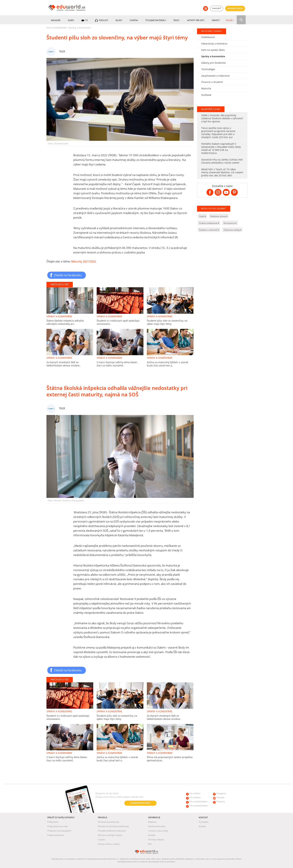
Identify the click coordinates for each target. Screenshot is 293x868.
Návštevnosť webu (156, 826)
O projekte (204, 821)
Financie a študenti (212, 82)
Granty (216, 20)
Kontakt (151, 835)
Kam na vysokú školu (213, 49)
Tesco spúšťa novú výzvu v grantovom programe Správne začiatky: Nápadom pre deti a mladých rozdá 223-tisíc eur (218, 132)
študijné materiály (155, 20)
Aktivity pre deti (195, 20)
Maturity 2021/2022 (83, 261)
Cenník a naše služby (158, 830)
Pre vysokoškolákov (199, 805)
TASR (62, 51)
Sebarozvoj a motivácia (214, 43)
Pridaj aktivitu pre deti (57, 826)
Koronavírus (230, 223)
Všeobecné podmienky (108, 821)
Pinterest (221, 801)
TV (86, 20)
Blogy (119, 20)
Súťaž (202, 216)
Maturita (206, 88)
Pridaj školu (52, 821)
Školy (176, 20)
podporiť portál (235, 8)
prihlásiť (216, 8)
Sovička (134, 20)
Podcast (103, 20)
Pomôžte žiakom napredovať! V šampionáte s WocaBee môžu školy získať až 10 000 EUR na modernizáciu (221, 148)
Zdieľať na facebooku (68, 275)
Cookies (101, 839)
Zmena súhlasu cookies (109, 844)
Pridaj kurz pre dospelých (59, 830)
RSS (150, 844)
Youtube (220, 797)
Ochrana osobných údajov (110, 835)
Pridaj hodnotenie (55, 835)
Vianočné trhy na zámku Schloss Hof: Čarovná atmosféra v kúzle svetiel (222, 161)
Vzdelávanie (208, 37)
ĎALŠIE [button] (229, 20)
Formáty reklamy (156, 839)
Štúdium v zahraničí (208, 229)
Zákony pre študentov (213, 62)
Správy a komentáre (80, 27)
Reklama (152, 821)
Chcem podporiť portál (140, 803)
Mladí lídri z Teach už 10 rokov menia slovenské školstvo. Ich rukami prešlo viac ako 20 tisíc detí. (222, 172)
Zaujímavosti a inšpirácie (215, 75)
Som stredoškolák (56, 27)
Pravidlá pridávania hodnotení (112, 830)
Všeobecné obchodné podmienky (113, 826)
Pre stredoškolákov (199, 801)
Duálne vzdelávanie (208, 223)
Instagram (221, 793)
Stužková (206, 94)
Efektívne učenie (218, 216)
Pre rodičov (195, 793)
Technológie (208, 69)
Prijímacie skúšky (232, 229)
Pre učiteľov (195, 797)
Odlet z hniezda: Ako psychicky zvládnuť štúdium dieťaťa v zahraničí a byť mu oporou (222, 118)
